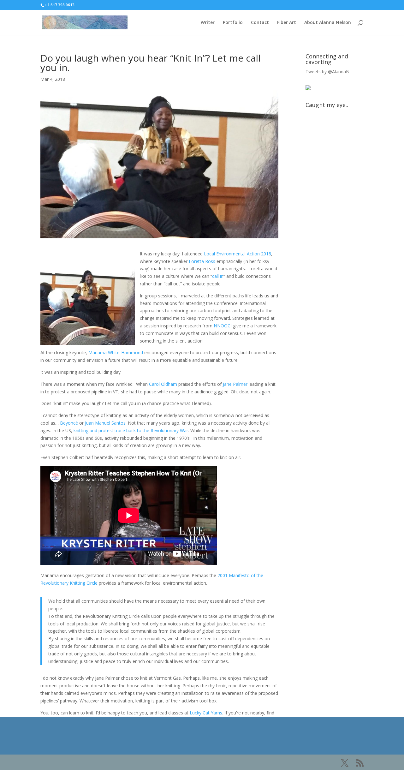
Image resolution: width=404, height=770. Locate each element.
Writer (208, 22)
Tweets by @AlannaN (327, 72)
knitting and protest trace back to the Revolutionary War (131, 430)
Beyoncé (69, 423)
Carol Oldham (163, 384)
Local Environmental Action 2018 (237, 254)
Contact (260, 22)
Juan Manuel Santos (105, 423)
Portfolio (233, 22)
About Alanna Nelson (327, 22)
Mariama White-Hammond (115, 352)
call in (217, 276)
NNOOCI (223, 326)
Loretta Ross (202, 261)
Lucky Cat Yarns (206, 713)
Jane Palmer (235, 384)
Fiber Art (286, 22)
